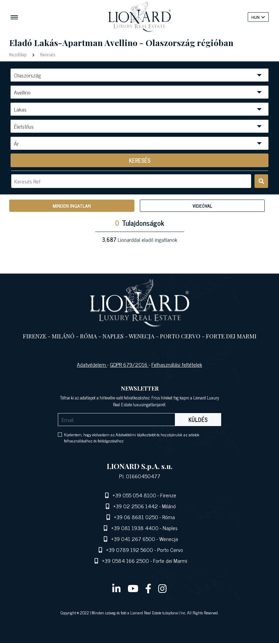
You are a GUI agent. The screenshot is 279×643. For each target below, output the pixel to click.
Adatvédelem (92, 364)
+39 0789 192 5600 (129, 549)
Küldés (198, 419)
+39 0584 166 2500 (125, 560)
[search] (261, 181)
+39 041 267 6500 (133, 538)
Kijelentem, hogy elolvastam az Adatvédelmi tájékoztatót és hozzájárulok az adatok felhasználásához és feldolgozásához (131, 438)
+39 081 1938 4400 (135, 527)
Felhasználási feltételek (176, 364)
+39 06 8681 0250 (136, 516)
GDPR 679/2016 (129, 364)
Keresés (47, 54)
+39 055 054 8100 (134, 495)
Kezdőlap (18, 54)
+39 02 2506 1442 (135, 505)
